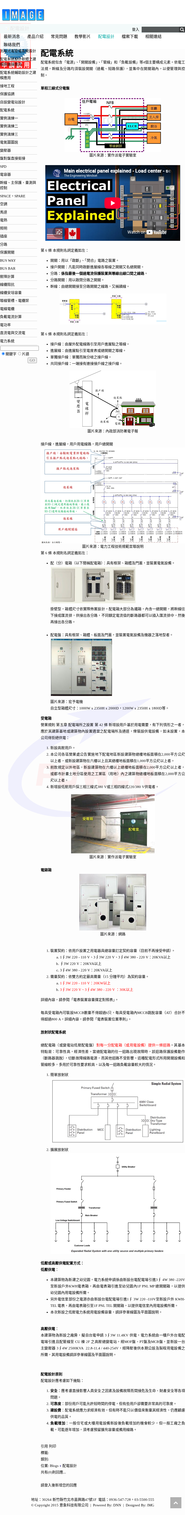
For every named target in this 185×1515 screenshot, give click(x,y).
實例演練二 (9, 126)
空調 (3, 204)
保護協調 (7, 94)
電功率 (5, 325)
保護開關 (7, 252)
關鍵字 (11, 354)
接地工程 (7, 86)
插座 (3, 236)
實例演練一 (9, 118)
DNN (117, 1505)
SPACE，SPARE (12, 196)
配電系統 (7, 110)
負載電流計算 (11, 317)
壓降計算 (7, 277)
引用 (44, 1446)
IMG (150, 1505)
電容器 (5, 174)
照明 (3, 228)
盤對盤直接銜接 (12, 158)
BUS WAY (8, 260)
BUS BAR (7, 268)
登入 (135, 29)
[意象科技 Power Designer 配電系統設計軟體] (23, 21)
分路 (3, 244)
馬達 (3, 212)
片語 (25, 354)
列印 (52, 1446)
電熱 (3, 220)
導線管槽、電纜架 (14, 301)
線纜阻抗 (7, 284)
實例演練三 (9, 134)
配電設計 (69, 1466)
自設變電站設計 (12, 102)
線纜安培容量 (11, 293)
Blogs (54, 1466)
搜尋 (181, 30)
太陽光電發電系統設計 (18, 51)
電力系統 (7, 341)
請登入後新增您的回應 (59, 1485)
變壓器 (5, 150)
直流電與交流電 (12, 333)
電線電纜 (7, 309)
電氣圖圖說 (9, 142)
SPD (3, 166)
